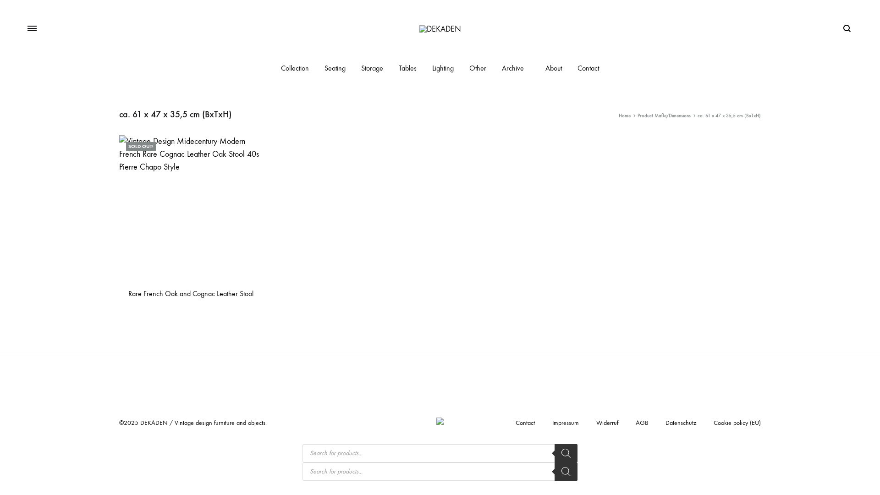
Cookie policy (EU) (737, 423)
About (553, 68)
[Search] (566, 453)
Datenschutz (681, 423)
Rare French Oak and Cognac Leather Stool (190, 293)
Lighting (443, 68)
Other (477, 68)
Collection (295, 68)
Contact (588, 68)
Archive (513, 68)
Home (625, 116)
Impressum (565, 423)
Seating (335, 68)
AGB (642, 423)
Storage (372, 68)
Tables (408, 68)
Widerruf (607, 423)
